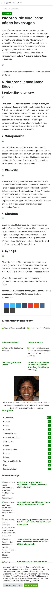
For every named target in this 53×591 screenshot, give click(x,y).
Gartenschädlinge (10, 449)
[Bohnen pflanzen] (39, 333)
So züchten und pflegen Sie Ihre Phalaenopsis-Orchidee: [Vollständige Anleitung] (38, 366)
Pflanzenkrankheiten (11, 437)
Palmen (6, 457)
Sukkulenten (8, 441)
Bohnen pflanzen (35, 342)
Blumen (6, 445)
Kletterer (6, 453)
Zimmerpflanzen (9, 433)
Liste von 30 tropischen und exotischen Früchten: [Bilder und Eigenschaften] (32, 484)
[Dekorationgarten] (14, 3)
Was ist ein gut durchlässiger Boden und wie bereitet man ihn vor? (33, 503)
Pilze (5, 465)
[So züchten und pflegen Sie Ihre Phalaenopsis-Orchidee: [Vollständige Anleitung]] (39, 353)
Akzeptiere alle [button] (31, 585)
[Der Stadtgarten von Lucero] (14, 353)
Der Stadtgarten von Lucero (11, 363)
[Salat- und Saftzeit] (14, 333)
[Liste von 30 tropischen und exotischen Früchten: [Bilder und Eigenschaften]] (8, 490)
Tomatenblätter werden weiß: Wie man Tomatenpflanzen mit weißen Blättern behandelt (33, 541)
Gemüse (6, 422)
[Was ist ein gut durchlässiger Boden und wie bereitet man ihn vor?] (8, 509)
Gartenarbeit (14, 8)
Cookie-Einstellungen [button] (13, 585)
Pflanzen (6, 429)
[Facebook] (6, 305)
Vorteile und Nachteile (12, 461)
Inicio (5, 8)
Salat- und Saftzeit (10, 342)
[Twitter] (12, 305)
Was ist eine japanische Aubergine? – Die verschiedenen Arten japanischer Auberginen (34, 522)
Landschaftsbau (9, 469)
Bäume (6, 426)
